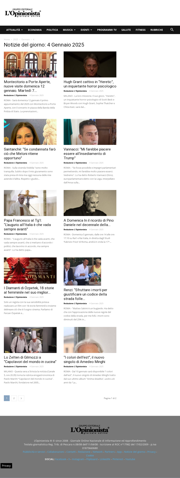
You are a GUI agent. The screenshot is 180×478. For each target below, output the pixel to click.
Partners (110, 451)
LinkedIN (105, 459)
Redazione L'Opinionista (15, 95)
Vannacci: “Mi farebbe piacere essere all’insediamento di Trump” (87, 153)
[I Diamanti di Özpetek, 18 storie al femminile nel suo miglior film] (30, 270)
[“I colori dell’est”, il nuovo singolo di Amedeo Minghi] (90, 340)
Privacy (151, 451)
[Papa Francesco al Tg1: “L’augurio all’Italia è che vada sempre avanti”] (30, 203)
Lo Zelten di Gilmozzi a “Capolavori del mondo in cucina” (30, 359)
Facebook (60, 459)
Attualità (13, 29)
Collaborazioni (55, 451)
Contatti (71, 451)
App (119, 451)
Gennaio (25, 39)
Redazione (84, 451)
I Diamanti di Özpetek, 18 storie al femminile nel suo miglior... (29, 290)
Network (97, 451)
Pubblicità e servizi (34, 451)
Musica (68, 29)
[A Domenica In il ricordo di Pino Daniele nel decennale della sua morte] (90, 203)
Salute (126, 29)
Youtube (130, 459)
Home (7, 39)
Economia (35, 29)
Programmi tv (107, 29)
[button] (172, 30)
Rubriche (156, 29)
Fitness (141, 29)
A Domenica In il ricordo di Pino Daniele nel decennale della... (89, 222)
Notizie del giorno (134, 451)
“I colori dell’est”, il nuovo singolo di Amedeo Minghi (84, 359)
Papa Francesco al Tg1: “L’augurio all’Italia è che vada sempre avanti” (27, 224)
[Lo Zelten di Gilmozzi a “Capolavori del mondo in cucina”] (30, 340)
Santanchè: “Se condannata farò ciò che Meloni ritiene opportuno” (30, 153)
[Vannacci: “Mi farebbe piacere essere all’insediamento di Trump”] (90, 132)
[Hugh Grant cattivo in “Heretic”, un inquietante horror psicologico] (90, 64)
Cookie (90, 455)
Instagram (78, 459)
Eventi (85, 29)
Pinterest (117, 459)
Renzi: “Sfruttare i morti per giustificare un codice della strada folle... (85, 294)
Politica (52, 29)
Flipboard (92, 459)
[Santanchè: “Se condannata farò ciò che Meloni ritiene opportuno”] (30, 132)
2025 (15, 39)
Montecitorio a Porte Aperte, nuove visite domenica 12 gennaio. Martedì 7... (27, 86)
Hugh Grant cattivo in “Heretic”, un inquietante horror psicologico (90, 84)
